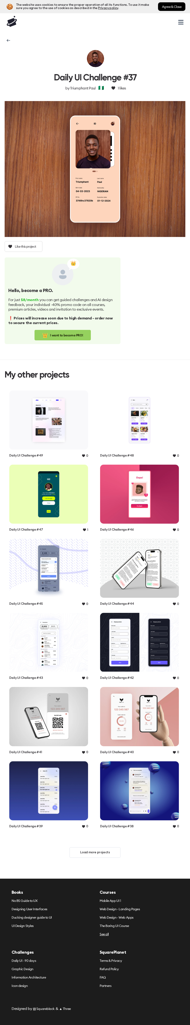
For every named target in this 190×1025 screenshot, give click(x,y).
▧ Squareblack (44, 1009)
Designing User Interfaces (29, 909)
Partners (105, 985)
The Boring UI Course (114, 925)
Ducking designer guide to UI (32, 917)
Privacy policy (108, 8)
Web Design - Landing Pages (120, 909)
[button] (8, 40)
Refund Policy (109, 969)
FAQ (103, 977)
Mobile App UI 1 (110, 900)
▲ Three (65, 1009)
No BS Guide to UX (25, 900)
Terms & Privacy (111, 960)
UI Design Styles (23, 925)
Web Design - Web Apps (116, 917)
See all (104, 934)
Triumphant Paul (83, 88)
